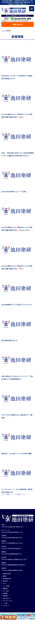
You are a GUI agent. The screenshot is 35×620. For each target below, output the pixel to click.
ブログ (4, 583)
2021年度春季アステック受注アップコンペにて (16, 304)
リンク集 (5, 603)
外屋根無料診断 (7, 578)
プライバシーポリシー (8, 601)
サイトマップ (6, 605)
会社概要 (5, 593)
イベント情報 (6, 586)
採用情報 (5, 596)
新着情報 (5, 588)
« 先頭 (7, 494)
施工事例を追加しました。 (9, 340)
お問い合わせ (17, 24)
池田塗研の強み (7, 573)
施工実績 (5, 581)
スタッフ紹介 (6, 591)
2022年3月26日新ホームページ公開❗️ (14, 191)
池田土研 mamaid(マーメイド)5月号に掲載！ (16, 453)
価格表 (4, 576)
